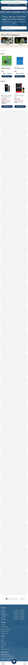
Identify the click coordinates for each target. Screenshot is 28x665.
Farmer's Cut (12, 341)
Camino (11, 142)
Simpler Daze (13, 253)
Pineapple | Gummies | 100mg (17, 297)
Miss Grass (12, 192)
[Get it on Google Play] (22, 493)
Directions (3, 466)
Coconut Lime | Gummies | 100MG (18, 178)
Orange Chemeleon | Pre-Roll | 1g (18, 209)
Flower (21, 44)
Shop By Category (6, 450)
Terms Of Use (10, 501)
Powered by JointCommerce (5, 509)
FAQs (2, 468)
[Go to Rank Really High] (14, 506)
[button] (26, 5)
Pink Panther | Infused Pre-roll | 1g (18, 255)
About (2, 459)
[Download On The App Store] (5, 493)
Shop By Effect (5, 452)
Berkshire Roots (13, 207)
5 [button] (16, 419)
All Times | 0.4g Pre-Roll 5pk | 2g (18, 283)
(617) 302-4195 (5, 475)
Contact (3, 464)
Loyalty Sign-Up (5, 470)
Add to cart (8, 106)
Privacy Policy (4, 501)
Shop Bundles (4, 448)
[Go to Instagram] (5, 489)
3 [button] (11, 419)
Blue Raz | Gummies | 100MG (17, 130)
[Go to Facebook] (2, 489)
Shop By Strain (5, 454)
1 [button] (6, 419)
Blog (2, 462)
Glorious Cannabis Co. (14, 112)
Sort (25, 663)
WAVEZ (11, 237)
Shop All (7, 44)
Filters (3, 663)
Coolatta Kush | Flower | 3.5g (17, 343)
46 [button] (21, 419)
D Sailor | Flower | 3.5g (15, 270)
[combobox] (15, 8)
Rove (2, 94)
